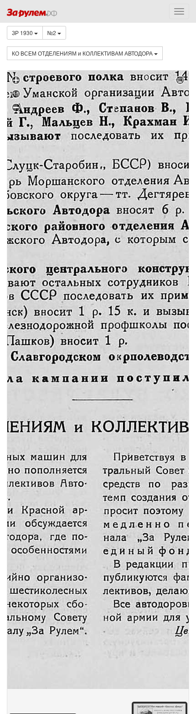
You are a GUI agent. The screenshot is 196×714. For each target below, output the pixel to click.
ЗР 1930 (23, 32)
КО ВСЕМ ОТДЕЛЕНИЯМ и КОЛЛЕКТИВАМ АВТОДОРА (83, 53)
